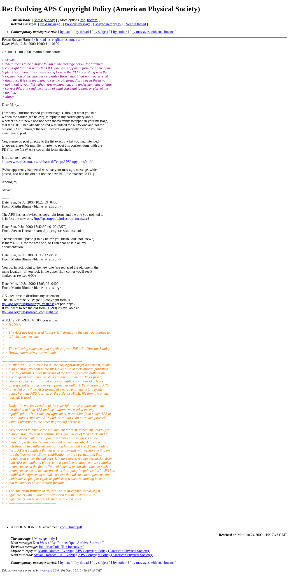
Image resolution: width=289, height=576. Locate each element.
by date (65, 32)
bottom (92, 20)
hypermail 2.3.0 (49, 570)
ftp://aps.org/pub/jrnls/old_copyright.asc (30, 312)
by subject (101, 32)
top (83, 20)
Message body (44, 20)
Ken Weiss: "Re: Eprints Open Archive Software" (68, 543)
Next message (50, 24)
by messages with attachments (153, 32)
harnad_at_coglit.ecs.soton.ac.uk (59, 40)
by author (120, 32)
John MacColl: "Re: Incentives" (61, 547)
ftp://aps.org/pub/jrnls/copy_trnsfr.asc (61, 218)
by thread (82, 32)
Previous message (77, 24)
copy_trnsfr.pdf (71, 527)
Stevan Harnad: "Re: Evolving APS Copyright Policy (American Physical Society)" (93, 555)
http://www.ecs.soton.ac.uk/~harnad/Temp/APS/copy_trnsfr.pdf (47, 162)
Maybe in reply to (108, 24)
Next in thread (136, 24)
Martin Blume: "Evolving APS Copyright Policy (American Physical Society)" (94, 551)
